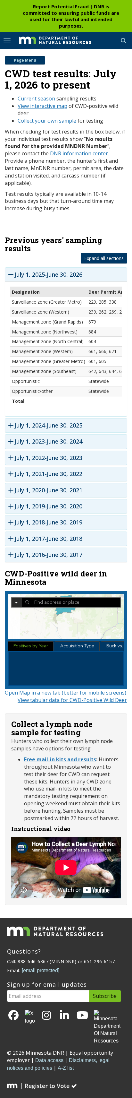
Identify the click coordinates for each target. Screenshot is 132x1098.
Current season (36, 98)
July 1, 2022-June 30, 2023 (48, 458)
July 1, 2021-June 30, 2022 (48, 474)
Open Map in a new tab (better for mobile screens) (65, 692)
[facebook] (13, 1015)
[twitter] (30, 1017)
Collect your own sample (47, 120)
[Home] (50, 40)
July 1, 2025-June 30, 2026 (48, 274)
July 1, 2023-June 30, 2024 (48, 441)
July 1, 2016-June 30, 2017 (48, 554)
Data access (49, 1060)
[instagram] (46, 1015)
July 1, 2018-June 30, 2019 (48, 522)
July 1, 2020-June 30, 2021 (48, 490)
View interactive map (42, 105)
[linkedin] (64, 1015)
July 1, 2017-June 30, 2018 (48, 538)
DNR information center (79, 153)
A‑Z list (66, 1068)
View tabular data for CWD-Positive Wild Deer (72, 700)
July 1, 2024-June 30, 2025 (48, 425)
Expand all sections (104, 258)
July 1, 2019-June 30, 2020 (48, 506)
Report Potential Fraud (61, 6)
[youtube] (82, 1015)
